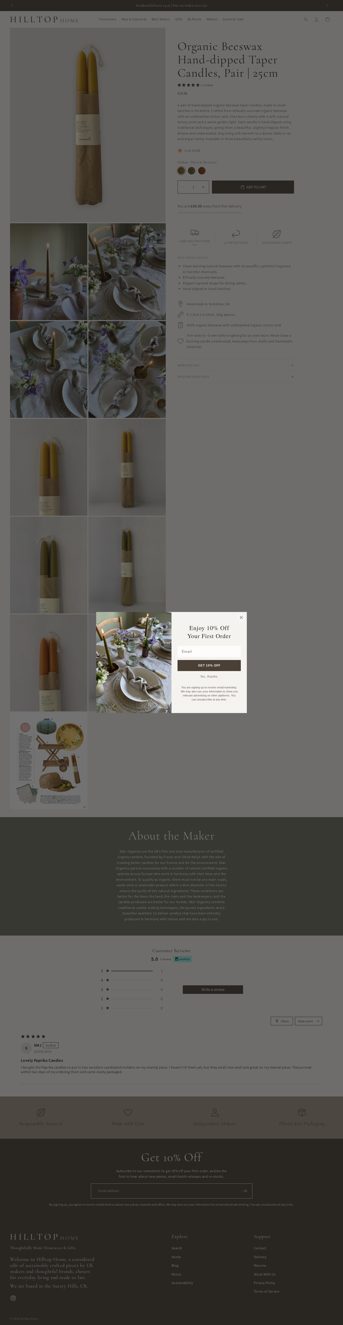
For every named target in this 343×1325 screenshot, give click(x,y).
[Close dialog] (241, 617)
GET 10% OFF (209, 665)
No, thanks (209, 676)
